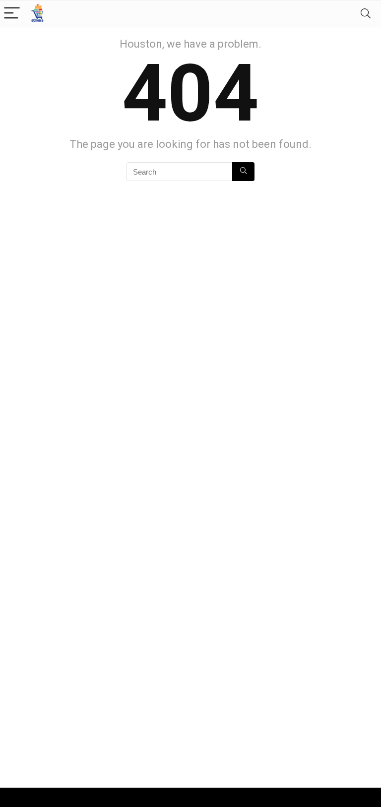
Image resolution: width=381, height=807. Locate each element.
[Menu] (12, 13)
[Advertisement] (96, 686)
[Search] (366, 13)
